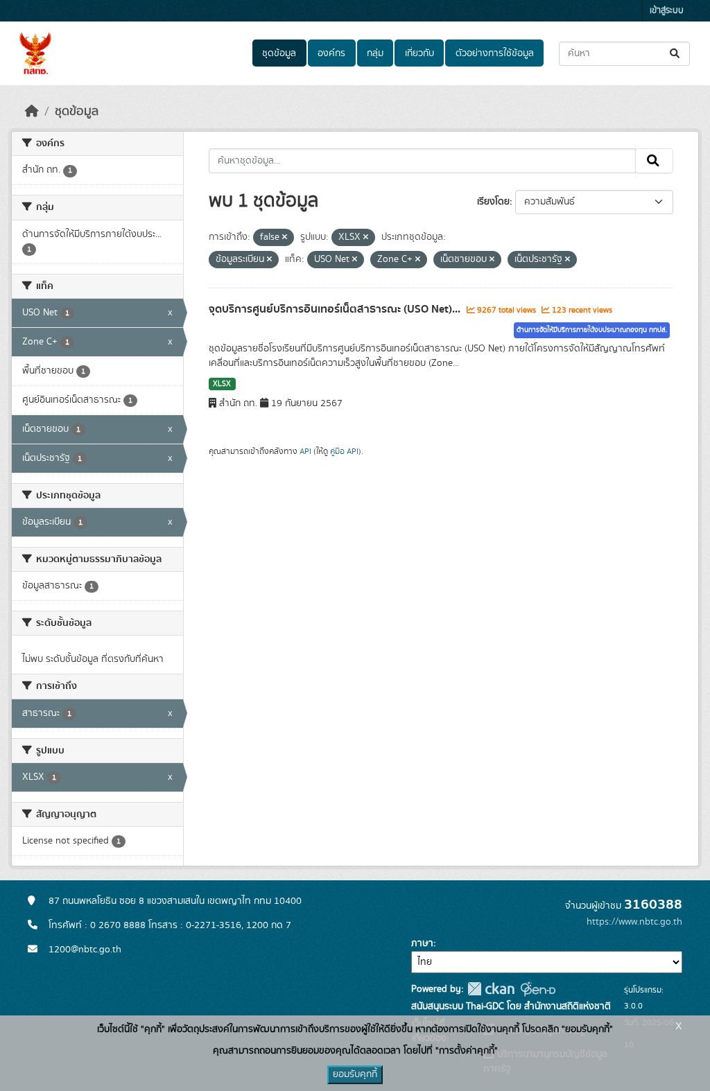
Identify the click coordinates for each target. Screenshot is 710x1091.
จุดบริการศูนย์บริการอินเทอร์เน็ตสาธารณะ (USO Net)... (336, 309)
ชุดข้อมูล (279, 53)
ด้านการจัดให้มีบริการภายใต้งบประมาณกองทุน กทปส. (592, 330)
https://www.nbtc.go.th (634, 922)
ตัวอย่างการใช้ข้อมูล (495, 53)
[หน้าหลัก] (32, 112)
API (305, 451)
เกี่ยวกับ (419, 53)
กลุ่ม (375, 53)
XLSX (222, 384)
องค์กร (331, 53)
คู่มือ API (344, 451)
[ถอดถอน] (284, 237)
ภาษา (422, 943)
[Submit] (676, 54)
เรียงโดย (493, 202)
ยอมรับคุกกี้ (355, 1074)
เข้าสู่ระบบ (667, 10)
